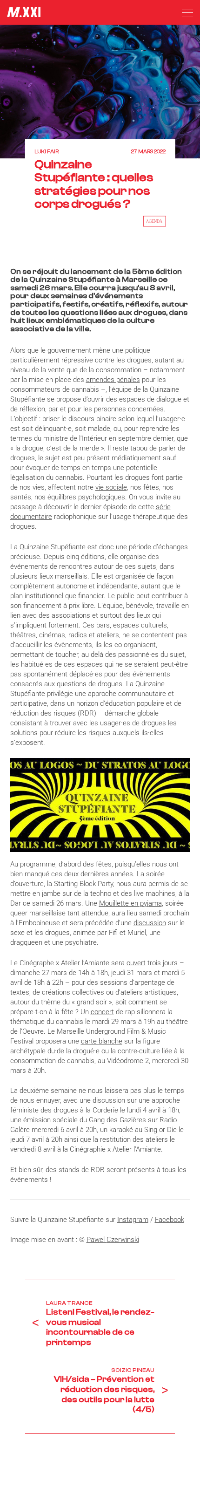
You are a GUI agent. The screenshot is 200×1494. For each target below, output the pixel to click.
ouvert (136, 963)
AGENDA (154, 221)
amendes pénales (113, 379)
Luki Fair (46, 152)
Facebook (169, 1219)
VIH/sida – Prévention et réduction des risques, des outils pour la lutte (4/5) (104, 1394)
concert (102, 1012)
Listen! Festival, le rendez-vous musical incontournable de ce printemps (100, 1327)
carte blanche (101, 1041)
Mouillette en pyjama (130, 903)
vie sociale (111, 487)
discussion (149, 923)
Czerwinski (123, 1239)
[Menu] (187, 12)
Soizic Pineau (132, 1370)
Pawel (97, 1239)
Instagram (132, 1219)
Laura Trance (69, 1303)
